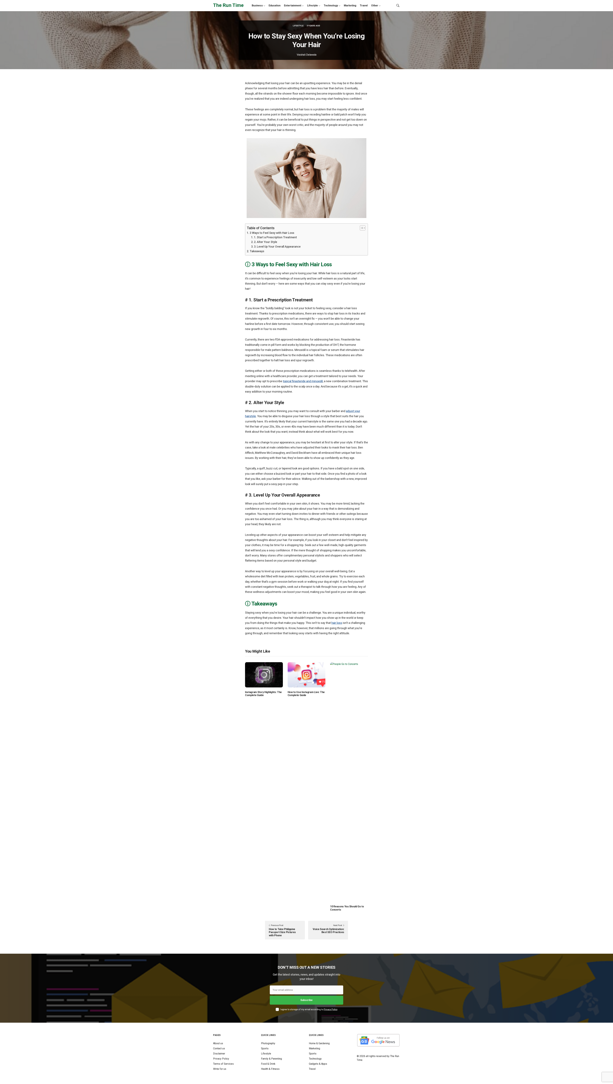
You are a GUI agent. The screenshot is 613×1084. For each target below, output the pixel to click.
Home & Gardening (319, 1043)
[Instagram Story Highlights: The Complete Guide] (264, 674)
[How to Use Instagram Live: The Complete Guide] (306, 674)
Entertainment (292, 5)
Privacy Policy (330, 1009)
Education (274, 5)
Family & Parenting (271, 1058)
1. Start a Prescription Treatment (275, 237)
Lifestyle (312, 5)
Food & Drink (268, 1063)
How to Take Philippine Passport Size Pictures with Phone (282, 932)
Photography (268, 1043)
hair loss (336, 622)
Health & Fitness (270, 1068)
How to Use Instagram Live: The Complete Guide (306, 694)
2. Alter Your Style (265, 242)
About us (218, 1043)
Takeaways (257, 251)
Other (374, 5)
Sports (265, 1048)
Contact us (219, 1048)
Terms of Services (223, 1063)
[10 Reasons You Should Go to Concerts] (349, 781)
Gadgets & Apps (318, 1063)
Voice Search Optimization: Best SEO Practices (328, 931)
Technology (331, 5)
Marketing (350, 5)
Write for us (219, 1068)
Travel (364, 5)
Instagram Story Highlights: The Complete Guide (263, 694)
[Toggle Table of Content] (361, 228)
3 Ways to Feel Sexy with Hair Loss (272, 232)
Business (257, 5)
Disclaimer (219, 1053)
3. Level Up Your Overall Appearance (277, 246)
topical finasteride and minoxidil (303, 381)
